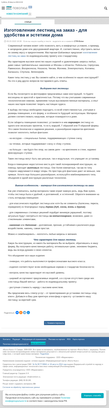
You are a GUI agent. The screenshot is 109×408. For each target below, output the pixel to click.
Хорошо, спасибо (92, 395)
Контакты (6, 339)
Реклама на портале (57, 339)
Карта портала (78, 339)
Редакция (16, 339)
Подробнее (44, 354)
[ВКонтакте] (17, 312)
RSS (69, 339)
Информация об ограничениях (34, 339)
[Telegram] (24, 312)
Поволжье (20, 8)
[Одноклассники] (20, 312)
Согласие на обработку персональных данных (21, 387)
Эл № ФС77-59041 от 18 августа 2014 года (49, 364)
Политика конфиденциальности (15, 344)
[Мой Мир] (28, 312)
